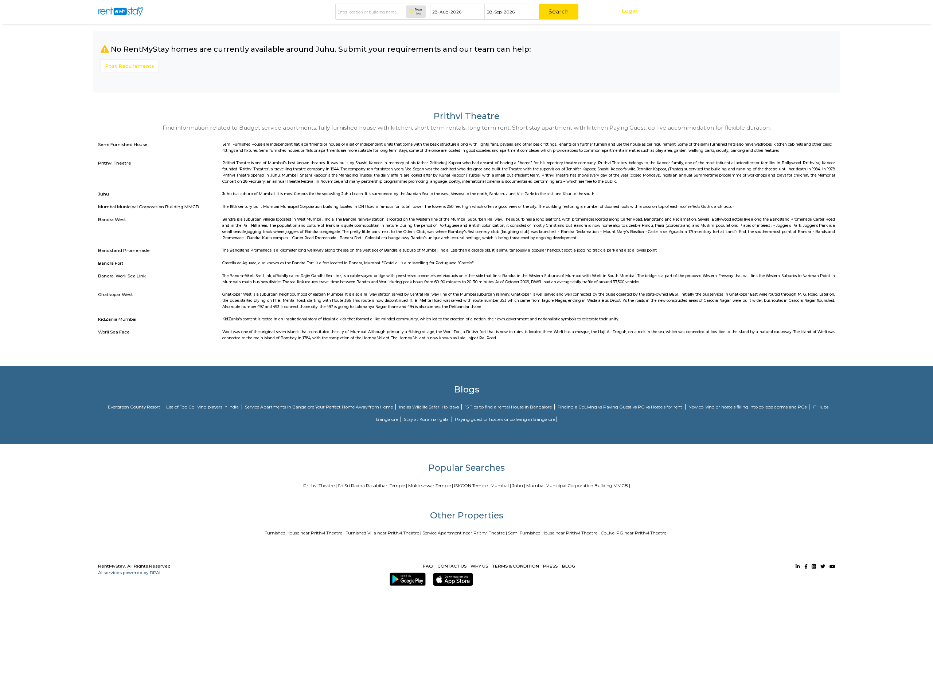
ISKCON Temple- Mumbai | (482, 485)
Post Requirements (129, 66)
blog (568, 566)
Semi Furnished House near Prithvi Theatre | (554, 533)
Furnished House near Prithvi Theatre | (304, 533)
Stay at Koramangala (427, 419)
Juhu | (518, 485)
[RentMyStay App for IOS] (451, 579)
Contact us (451, 566)
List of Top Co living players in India (203, 407)
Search (559, 11)
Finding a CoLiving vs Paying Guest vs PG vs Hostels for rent (620, 407)
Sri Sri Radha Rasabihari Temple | (372, 485)
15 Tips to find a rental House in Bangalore (509, 407)
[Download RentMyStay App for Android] (406, 579)
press (550, 566)
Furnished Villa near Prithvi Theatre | (383, 533)
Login (629, 10)
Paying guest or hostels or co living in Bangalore (505, 419)
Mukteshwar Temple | (430, 485)
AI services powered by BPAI (129, 572)
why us (479, 566)
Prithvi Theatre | (320, 485)
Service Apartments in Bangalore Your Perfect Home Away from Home (319, 407)
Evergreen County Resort (134, 407)
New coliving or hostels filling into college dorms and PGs (748, 407)
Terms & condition (515, 566)
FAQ (428, 566)
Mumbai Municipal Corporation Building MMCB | (578, 485)
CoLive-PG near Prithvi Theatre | (634, 533)
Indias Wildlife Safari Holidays (429, 407)
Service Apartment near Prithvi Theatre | (464, 533)
